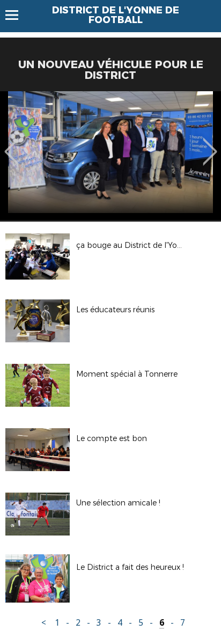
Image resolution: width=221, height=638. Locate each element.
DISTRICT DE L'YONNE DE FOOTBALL (115, 15)
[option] (110, 155)
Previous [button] (11, 144)
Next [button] (210, 144)
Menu (16, 15)
